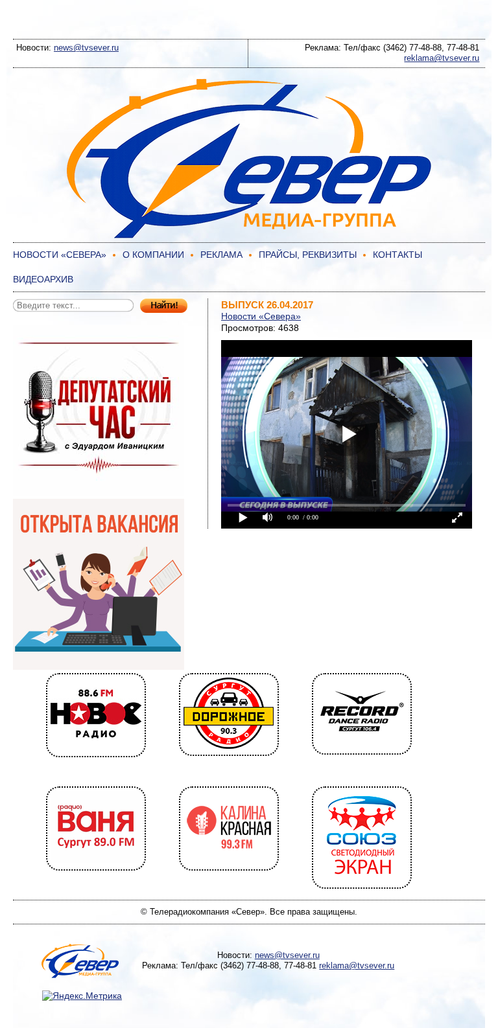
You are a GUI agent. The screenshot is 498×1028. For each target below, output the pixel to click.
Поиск (163, 306)
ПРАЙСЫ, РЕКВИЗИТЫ (308, 254)
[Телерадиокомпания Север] (249, 236)
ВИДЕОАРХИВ (43, 279)
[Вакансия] (98, 666)
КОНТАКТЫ (397, 254)
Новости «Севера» (261, 316)
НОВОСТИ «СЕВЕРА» (59, 254)
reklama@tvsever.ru (441, 58)
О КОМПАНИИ (153, 254)
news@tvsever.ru (86, 47)
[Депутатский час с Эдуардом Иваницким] (98, 493)
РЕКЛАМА (221, 254)
